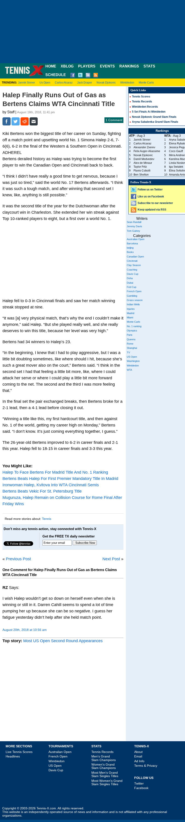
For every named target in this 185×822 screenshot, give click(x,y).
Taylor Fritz (140, 166)
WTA (129, 369)
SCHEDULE (55, 75)
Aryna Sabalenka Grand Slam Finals (155, 121)
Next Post (111, 559)
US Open (132, 356)
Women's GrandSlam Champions (103, 766)
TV (128, 352)
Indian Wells (133, 304)
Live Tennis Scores (19, 752)
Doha (130, 278)
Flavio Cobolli (142, 170)
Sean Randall (134, 222)
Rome (130, 343)
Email (138, 756)
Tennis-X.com (46, 808)
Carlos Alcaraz (64, 82)
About (138, 752)
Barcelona (132, 243)
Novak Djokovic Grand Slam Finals (154, 116)
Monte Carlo (146, 82)
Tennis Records (142, 101)
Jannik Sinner (26, 82)
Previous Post (18, 559)
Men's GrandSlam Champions (103, 758)
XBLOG (67, 66)
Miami (130, 317)
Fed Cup (131, 287)
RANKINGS (129, 66)
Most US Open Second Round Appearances (63, 641)
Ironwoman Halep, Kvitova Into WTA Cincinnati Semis (50, 485)
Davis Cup (132, 274)
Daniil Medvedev (144, 159)
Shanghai (132, 348)
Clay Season (134, 265)
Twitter (139, 783)
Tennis (46, 519)
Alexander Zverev (144, 147)
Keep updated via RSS (152, 209)
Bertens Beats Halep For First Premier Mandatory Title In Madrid (60, 478)
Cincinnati (132, 260)
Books (130, 252)
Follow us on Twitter (150, 189)
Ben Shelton (141, 174)
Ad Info (139, 761)
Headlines (13, 756)
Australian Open (135, 239)
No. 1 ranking (134, 326)
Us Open (44, 82)
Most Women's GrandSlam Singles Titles (107, 782)
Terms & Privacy (145, 765)
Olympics (132, 330)
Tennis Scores (141, 96)
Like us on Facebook (151, 196)
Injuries (131, 309)
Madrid (130, 313)
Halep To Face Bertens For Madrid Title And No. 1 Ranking (55, 472)
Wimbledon (127, 82)
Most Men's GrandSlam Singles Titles (104, 774)
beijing (130, 247)
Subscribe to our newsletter (155, 203)
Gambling (132, 295)
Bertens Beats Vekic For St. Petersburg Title (42, 491)
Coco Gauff (176, 151)
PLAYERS (86, 66)
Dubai (130, 282)
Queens (131, 339)
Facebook (141, 788)
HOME (50, 66)
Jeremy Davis (134, 226)
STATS (149, 66)
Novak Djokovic (106, 82)
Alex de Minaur (143, 162)
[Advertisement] (92, 31)
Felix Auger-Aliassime (147, 151)
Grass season (135, 300)
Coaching (132, 269)
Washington (133, 361)
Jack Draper (84, 82)
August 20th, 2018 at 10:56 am (24, 630)
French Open (134, 291)
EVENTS (107, 66)
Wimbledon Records (145, 106)
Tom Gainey (133, 230)
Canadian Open (135, 256)
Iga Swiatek (176, 166)
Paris (129, 334)
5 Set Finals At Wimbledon (148, 111)
